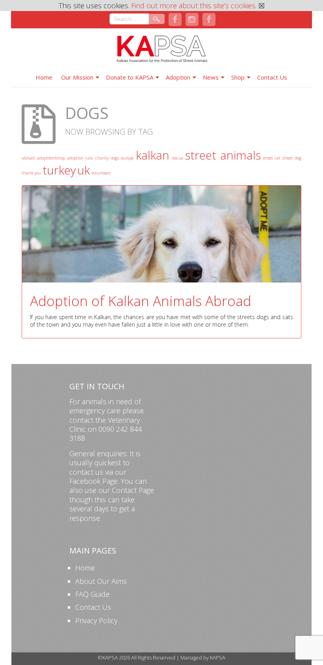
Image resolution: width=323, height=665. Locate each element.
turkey (59, 170)
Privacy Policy (96, 620)
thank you (31, 173)
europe (127, 158)
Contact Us (272, 77)
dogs (115, 158)
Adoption (178, 77)
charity (102, 158)
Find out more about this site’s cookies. (193, 5)
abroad (28, 158)
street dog (291, 158)
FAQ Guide (92, 594)
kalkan (152, 155)
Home (43, 77)
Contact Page (133, 490)
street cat (271, 158)
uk (83, 170)
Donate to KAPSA (129, 77)
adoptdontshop (51, 158)
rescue (177, 158)
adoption (75, 158)
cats (89, 158)
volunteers (101, 173)
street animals (222, 155)
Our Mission (77, 77)
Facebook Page (93, 481)
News (211, 77)
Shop (238, 77)
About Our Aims (101, 581)
